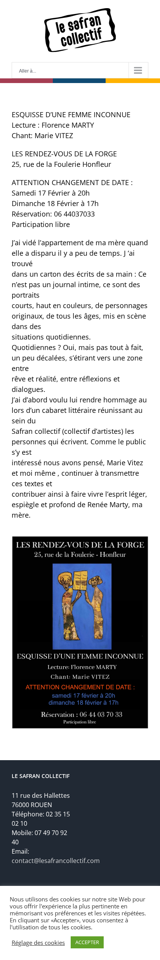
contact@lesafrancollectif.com (56, 860)
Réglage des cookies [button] (38, 942)
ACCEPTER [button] (87, 942)
